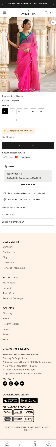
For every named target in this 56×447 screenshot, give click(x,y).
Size (5, 105)
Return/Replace (11, 323)
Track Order (9, 293)
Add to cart (28, 145)
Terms (6, 318)
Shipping (7, 313)
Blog (5, 257)
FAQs (5, 339)
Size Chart (11, 137)
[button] (23, 184)
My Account (9, 282)
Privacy (7, 334)
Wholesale (8, 262)
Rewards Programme (14, 267)
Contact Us (9, 252)
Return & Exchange (13, 298)
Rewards (7, 288)
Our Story (8, 246)
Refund (6, 329)
